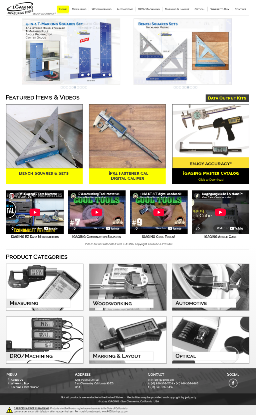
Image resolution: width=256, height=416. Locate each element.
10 (86, 88)
